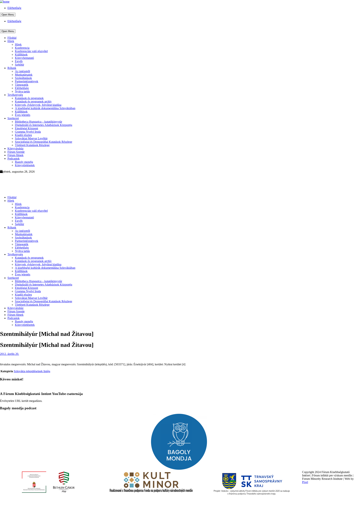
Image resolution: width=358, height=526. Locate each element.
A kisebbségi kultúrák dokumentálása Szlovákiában (45, 108)
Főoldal (11, 37)
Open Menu (7, 14)
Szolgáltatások (23, 78)
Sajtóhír (19, 64)
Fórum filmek (15, 155)
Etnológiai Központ (26, 128)
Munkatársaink (23, 74)
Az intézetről (22, 71)
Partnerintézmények (26, 81)
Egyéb (19, 61)
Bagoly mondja (24, 161)
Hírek (10, 41)
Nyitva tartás (22, 91)
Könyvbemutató (24, 57)
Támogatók (21, 84)
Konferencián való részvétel (31, 51)
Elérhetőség (14, 8)
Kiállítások (21, 54)
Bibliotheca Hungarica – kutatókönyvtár (38, 121)
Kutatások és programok (29, 98)
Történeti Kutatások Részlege (32, 145)
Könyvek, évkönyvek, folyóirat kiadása (38, 104)
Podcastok (13, 158)
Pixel (305, 482)
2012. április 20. (9, 353)
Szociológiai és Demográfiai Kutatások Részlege (43, 141)
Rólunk (11, 68)
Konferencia (22, 47)
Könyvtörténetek (25, 165)
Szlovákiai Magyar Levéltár (31, 138)
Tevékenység (15, 94)
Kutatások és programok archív (33, 101)
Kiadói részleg (23, 135)
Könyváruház (15, 148)
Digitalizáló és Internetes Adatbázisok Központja (43, 125)
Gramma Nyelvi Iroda (28, 131)
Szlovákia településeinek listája (32, 371)
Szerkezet (13, 118)
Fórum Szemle (16, 151)
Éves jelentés (22, 114)
